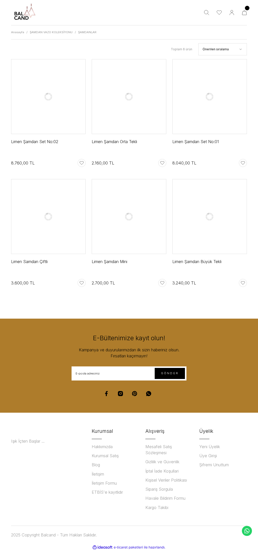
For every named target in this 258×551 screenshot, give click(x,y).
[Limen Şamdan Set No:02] (48, 96)
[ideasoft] (102, 547)
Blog (96, 464)
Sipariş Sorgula (159, 489)
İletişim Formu (104, 483)
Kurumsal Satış (105, 455)
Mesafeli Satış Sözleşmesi (158, 449)
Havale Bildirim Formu (165, 498)
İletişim (98, 474)
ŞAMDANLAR (87, 32)
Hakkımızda (102, 446)
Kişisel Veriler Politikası (166, 480)
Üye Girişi (208, 455)
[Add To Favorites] (82, 163)
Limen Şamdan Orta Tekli (114, 141)
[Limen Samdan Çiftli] (48, 216)
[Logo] (24, 13)
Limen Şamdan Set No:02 (34, 141)
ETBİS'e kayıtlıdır (107, 492)
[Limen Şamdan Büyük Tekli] (209, 216)
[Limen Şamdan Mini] (129, 216)
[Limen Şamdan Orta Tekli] (129, 96)
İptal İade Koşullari (162, 471)
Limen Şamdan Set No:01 (195, 141)
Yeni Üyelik (209, 446)
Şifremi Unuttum (214, 464)
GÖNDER (170, 373)
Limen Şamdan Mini (109, 261)
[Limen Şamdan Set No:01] (209, 96)
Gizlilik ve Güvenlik (162, 461)
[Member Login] (231, 13)
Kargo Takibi (156, 507)
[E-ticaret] (128, 547)
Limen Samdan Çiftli (29, 261)
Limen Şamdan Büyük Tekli (196, 261)
